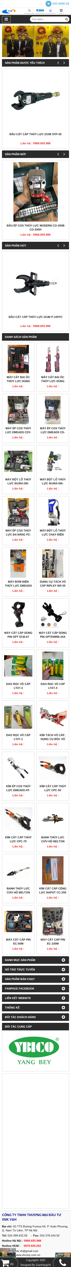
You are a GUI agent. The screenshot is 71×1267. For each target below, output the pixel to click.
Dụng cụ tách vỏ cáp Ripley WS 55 (53, 583)
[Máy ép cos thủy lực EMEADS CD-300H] (53, 410)
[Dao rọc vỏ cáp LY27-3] (18, 666)
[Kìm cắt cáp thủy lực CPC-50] (53, 768)
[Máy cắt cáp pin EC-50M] (18, 921)
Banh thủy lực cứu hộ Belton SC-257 (18, 892)
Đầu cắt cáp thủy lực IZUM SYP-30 (35, 134)
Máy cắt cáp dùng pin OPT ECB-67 (18, 634)
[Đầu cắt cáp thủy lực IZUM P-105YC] (35, 283)
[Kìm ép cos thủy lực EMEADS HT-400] (18, 768)
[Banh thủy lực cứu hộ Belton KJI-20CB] (53, 819)
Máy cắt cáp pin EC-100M (53, 941)
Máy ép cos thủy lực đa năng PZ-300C (18, 534)
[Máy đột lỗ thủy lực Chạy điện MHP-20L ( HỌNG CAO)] (53, 512)
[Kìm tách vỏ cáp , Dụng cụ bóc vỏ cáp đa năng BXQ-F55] (53, 717)
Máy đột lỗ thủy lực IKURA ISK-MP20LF (53, 483)
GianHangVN (43, 1265)
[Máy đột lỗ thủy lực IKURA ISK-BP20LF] (18, 461)
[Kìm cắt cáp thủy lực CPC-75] (18, 819)
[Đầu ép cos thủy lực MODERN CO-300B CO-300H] (35, 192)
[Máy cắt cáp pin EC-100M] (53, 921)
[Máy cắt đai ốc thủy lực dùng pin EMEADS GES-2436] (53, 359)
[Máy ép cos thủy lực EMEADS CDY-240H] (18, 410)
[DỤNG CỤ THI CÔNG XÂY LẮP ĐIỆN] (8, 1254)
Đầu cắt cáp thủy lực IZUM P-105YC (36, 316)
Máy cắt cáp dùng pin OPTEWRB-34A (53, 634)
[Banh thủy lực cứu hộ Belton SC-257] (18, 870)
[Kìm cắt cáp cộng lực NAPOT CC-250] (53, 870)
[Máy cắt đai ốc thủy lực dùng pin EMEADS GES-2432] (18, 359)
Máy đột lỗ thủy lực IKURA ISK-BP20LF (18, 483)
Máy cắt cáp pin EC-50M (18, 941)
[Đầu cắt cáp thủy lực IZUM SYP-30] (35, 100)
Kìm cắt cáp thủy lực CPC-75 (18, 839)
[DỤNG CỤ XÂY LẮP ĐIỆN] (63, 1256)
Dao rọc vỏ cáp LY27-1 (18, 737)
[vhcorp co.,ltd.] (35, 13)
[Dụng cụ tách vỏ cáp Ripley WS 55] (53, 563)
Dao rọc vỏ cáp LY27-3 (18, 685)
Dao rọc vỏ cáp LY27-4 (53, 685)
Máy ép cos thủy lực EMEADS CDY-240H (18, 432)
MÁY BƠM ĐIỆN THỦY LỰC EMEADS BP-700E (18, 585)
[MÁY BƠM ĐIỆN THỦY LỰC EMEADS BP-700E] (18, 563)
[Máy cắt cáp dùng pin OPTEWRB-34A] (53, 615)
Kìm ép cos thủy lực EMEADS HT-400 (18, 790)
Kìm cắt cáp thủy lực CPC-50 (53, 788)
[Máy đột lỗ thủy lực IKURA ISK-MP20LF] (53, 461)
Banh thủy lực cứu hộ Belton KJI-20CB (52, 841)
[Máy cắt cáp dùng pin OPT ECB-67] (18, 615)
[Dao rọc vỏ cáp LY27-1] (18, 717)
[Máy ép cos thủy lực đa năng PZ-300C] (18, 512)
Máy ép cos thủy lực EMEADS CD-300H (52, 432)
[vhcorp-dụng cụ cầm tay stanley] (35, 1050)
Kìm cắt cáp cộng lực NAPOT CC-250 (52, 890)
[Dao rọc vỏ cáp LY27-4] (53, 666)
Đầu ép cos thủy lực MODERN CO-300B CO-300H (35, 227)
